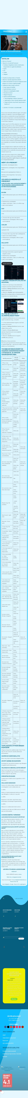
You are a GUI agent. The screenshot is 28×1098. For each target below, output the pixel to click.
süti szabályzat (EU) (8, 1043)
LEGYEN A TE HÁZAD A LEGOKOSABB (12, 107)
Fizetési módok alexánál (9, 1051)
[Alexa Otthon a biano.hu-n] (7, 1087)
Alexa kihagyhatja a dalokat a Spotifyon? (13, 98)
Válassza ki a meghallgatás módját (11, 91)
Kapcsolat (5, 1040)
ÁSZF (4, 1035)
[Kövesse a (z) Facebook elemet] (5, 1027)
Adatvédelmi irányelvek (9, 1038)
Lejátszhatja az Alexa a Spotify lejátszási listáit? (15, 100)
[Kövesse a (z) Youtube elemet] (22, 1027)
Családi (5, 72)
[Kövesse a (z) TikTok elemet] (17, 1027)
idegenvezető (19, 54)
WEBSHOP (14, 871)
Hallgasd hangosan (7, 94)
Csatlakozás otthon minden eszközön (10, 85)
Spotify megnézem (7, 263)
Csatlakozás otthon (9, 746)
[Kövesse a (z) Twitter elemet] (8, 1027)
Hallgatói (5, 74)
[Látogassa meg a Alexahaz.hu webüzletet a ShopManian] (7, 1070)
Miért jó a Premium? (6, 61)
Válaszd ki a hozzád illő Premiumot (10, 63)
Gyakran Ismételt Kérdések (9, 96)
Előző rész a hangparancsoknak (14, 877)
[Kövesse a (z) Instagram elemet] (20, 1027)
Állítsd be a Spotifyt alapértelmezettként (11, 79)
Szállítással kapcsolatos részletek (12, 1054)
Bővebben (14, 999)
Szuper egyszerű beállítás (9, 87)
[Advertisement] (14, 15)
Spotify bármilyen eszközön (9, 89)
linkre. (20, 874)
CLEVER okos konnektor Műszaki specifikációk (14, 973)
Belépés (5, 1056)
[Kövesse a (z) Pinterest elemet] (14, 1027)
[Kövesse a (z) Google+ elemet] (11, 1027)
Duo (4, 70)
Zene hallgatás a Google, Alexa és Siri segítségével (14, 884)
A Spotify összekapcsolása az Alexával (11, 78)
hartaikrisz (6, 54)
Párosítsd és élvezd (7, 93)
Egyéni (4, 68)
